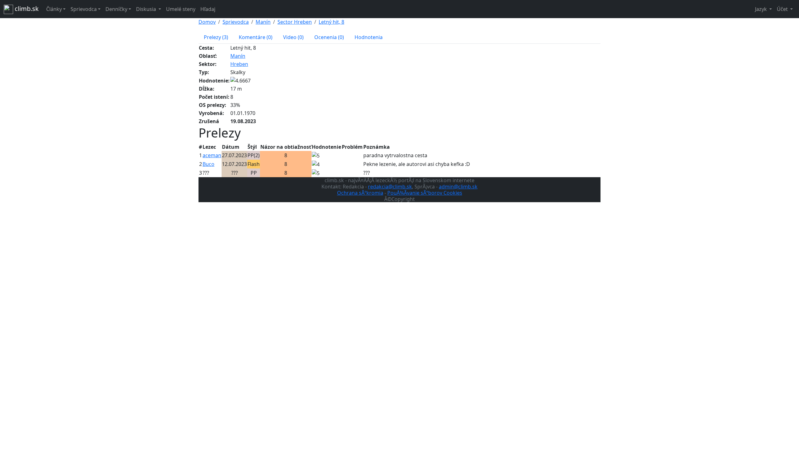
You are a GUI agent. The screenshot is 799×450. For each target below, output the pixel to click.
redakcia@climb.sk (390, 186)
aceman (212, 155)
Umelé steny (180, 9)
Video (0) (293, 37)
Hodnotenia (369, 37)
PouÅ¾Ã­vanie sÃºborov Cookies (424, 192)
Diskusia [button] (146, 9)
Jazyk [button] (761, 9)
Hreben (239, 64)
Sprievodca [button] (84, 9)
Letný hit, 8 (331, 21)
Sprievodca (236, 21)
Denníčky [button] (116, 9)
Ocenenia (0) (329, 37)
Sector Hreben (294, 21)
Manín (263, 21)
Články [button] (54, 9)
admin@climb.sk (458, 186)
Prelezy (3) (216, 37)
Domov (207, 21)
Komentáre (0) (255, 37)
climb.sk (26, 8)
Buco (208, 164)
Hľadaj (207, 9)
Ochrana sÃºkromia (360, 192)
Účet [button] (783, 9)
